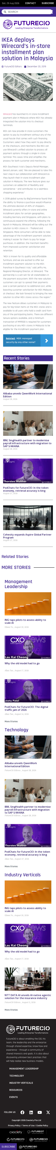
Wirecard (7, 114)
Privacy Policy (14, 1125)
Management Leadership (18, 584)
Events (13, 1097)
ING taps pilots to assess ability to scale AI (25, 621)
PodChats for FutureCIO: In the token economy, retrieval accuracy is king (26, 489)
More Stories (11, 721)
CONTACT (30, 3)
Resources (15, 1090)
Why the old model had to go (22, 663)
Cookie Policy (42, 1125)
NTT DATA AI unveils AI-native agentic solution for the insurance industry (28, 996)
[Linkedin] (31, 1112)
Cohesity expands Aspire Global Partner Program (27, 536)
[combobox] (27, 11)
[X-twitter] (48, 1112)
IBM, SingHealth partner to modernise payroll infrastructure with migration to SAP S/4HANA (27, 443)
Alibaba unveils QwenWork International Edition (27, 395)
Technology (16, 730)
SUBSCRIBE (48, 3)
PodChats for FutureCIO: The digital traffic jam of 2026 (26, 708)
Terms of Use (28, 1125)
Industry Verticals (23, 875)
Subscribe (8, 1146)
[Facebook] (22, 1112)
